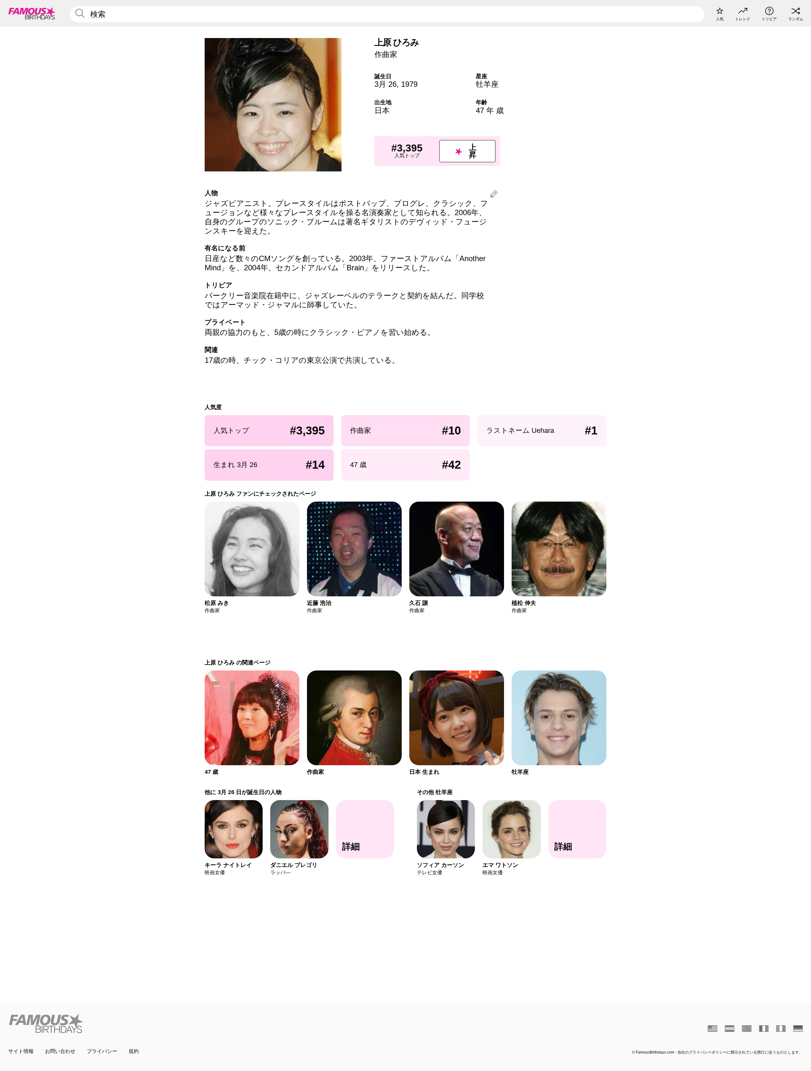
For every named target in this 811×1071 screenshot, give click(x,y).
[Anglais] (712, 1028)
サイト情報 (21, 1051)
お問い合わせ (60, 1051)
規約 (134, 1051)
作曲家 (385, 54)
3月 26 (385, 84)
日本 (382, 110)
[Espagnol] (729, 1028)
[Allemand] (798, 1028)
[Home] (205, 1023)
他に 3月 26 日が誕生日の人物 (243, 792)
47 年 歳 (490, 110)
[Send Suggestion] (494, 195)
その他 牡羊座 (435, 792)
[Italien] (781, 1028)
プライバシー (102, 1051)
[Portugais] (746, 1028)
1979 (409, 84)
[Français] (764, 1028)
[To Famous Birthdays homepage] (32, 13)
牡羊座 (487, 84)
